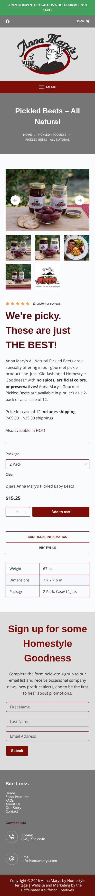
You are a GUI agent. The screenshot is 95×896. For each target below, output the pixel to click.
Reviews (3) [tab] (47, 547)
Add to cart (60, 512)
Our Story (13, 807)
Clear (10, 474)
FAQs (10, 800)
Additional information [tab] (47, 537)
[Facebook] (8, 21)
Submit (17, 751)
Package (12, 453)
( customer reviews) (47, 303)
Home (10, 793)
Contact (12, 811)
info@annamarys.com (39, 860)
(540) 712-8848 (33, 838)
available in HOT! (29, 430)
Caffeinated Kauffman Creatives (47, 889)
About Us (13, 804)
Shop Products (17, 796)
